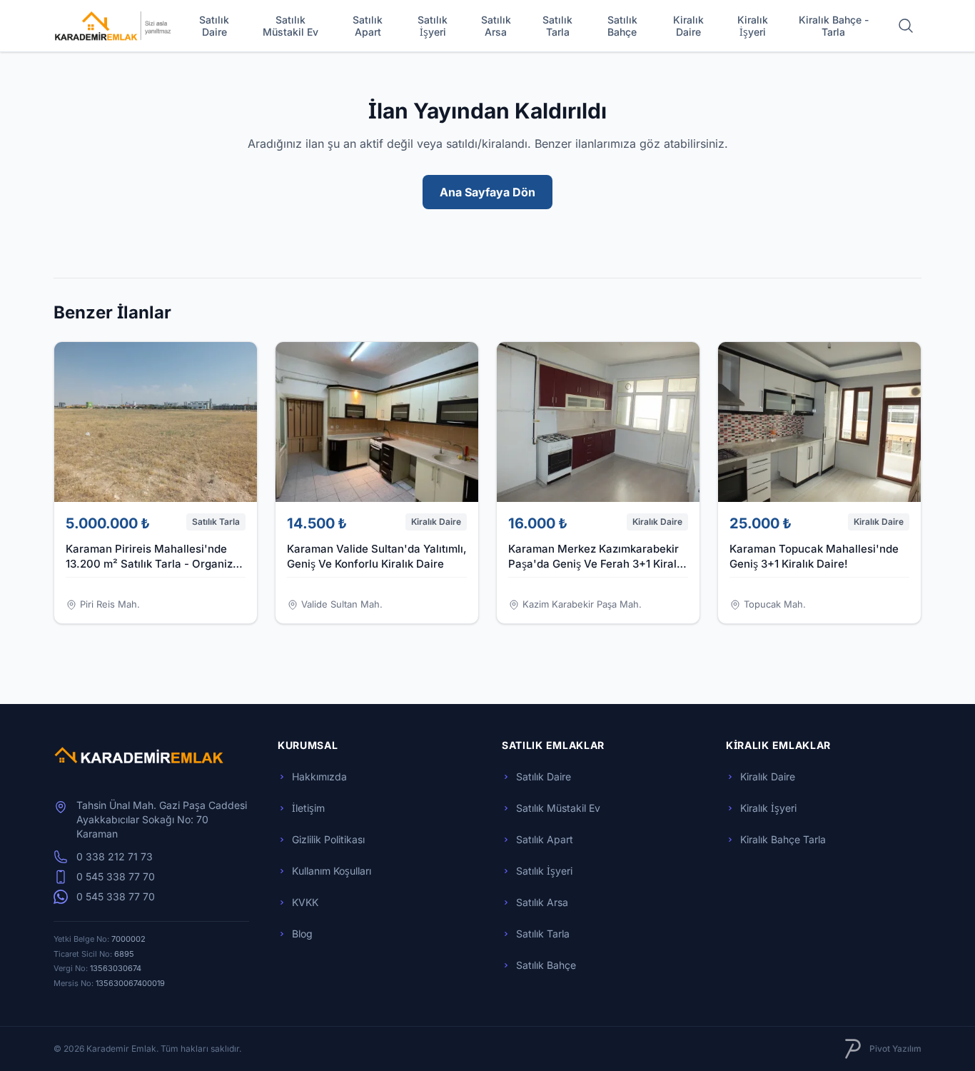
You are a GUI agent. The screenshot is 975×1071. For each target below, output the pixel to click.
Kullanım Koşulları (331, 871)
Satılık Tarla (557, 26)
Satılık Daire (214, 26)
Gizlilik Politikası (328, 839)
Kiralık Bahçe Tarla (783, 839)
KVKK (305, 902)
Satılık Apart (368, 26)
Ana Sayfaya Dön (487, 192)
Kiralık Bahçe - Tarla (834, 26)
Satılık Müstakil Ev (290, 26)
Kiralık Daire (688, 26)
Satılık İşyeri (433, 26)
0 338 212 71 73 (114, 856)
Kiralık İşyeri (752, 26)
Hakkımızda (319, 776)
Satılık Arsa (496, 26)
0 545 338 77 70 (115, 876)
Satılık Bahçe (622, 26)
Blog (302, 933)
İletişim (308, 808)
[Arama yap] (905, 25)
